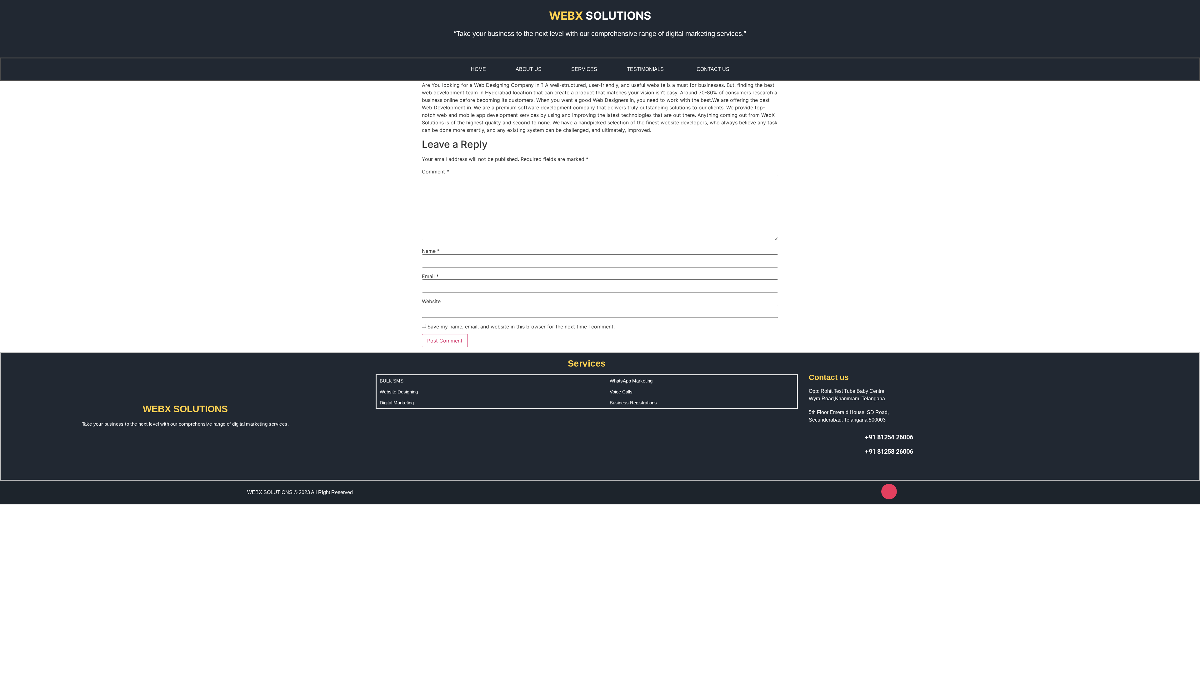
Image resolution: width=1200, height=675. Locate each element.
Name (431, 250)
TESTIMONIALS (645, 69)
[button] (647, 69)
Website (431, 301)
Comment (435, 171)
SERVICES (584, 69)
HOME (478, 69)
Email (430, 276)
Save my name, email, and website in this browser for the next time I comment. (521, 326)
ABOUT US (529, 69)
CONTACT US (713, 69)
